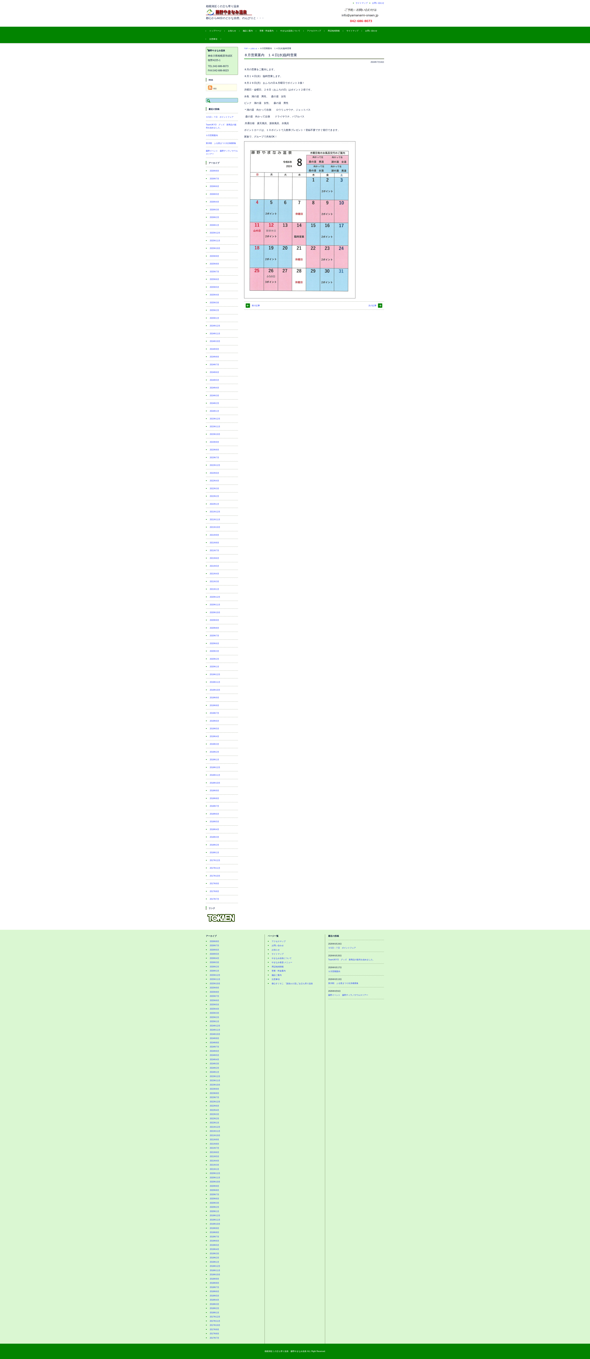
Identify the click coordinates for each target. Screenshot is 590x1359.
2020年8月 (214, 628)
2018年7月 (214, 806)
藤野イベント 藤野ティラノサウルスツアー (348, 995)
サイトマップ (352, 31)
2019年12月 (215, 674)
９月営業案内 (212, 135)
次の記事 (372, 305)
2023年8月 (214, 450)
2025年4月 (214, 295)
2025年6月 (214, 279)
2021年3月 (214, 581)
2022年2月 (214, 496)
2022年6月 (214, 473)
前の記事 (256, 305)
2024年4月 (214, 388)
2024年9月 (214, 349)
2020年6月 (214, 643)
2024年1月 (214, 411)
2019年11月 (215, 682)
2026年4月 (214, 202)
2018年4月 (214, 829)
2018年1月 (214, 852)
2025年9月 (214, 256)
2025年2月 (214, 310)
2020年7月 (214, 635)
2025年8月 (214, 264)
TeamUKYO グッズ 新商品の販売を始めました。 (351, 959)
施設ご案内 (248, 31)
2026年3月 (214, 209)
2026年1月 (214, 225)
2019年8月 (214, 705)
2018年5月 (214, 821)
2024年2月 (214, 403)
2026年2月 (214, 217)
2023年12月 (215, 419)
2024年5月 (214, 380)
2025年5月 (214, 287)
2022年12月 (215, 465)
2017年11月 (215, 868)
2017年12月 (215, 860)
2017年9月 (214, 883)
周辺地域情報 (334, 31)
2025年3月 (214, 302)
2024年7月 (214, 364)
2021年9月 (214, 535)
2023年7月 (214, 457)
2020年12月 (215, 597)
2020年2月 (214, 659)
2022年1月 (214, 504)
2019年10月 (215, 690)
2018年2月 (214, 845)
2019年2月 (214, 752)
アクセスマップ (314, 31)
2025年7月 (214, 271)
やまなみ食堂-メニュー (282, 962)
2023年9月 (214, 442)
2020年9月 (214, 620)
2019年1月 (214, 759)
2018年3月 (214, 837)
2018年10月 (215, 783)
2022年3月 (214, 488)
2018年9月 (214, 790)
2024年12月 (215, 326)
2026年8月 (214, 171)
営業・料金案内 (266, 31)
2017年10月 (215, 876)
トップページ (215, 31)
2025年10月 (215, 248)
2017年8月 (214, 891)
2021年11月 (215, 519)
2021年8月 (214, 543)
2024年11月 (215, 333)
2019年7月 (214, 713)
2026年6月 (214, 186)
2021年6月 (214, 558)
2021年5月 (214, 566)
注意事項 (213, 39)
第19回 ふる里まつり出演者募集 (221, 143)
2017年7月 (214, 899)
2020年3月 (214, 651)
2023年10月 (215, 434)
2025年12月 (215, 233)
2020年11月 (215, 604)
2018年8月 (214, 798)
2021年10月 (215, 527)
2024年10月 (215, 341)
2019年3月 (214, 744)
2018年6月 (214, 814)
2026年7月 (214, 178)
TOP (246, 48)
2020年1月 (214, 666)
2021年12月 (215, 512)
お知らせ (232, 31)
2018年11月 (215, 775)
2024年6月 (214, 372)
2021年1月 (214, 589)
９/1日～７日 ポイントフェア (220, 117)
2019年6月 (214, 721)
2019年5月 (214, 728)
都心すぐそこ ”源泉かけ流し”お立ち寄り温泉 (292, 983)
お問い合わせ (371, 31)
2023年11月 (215, 426)
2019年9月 (214, 697)
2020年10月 (215, 612)
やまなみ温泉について (290, 31)
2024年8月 (214, 357)
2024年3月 (214, 395)
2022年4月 (214, 481)
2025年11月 (215, 240)
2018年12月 (215, 767)
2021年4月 (214, 574)
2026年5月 (214, 194)
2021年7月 (214, 550)
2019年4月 (214, 736)
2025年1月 (214, 318)
